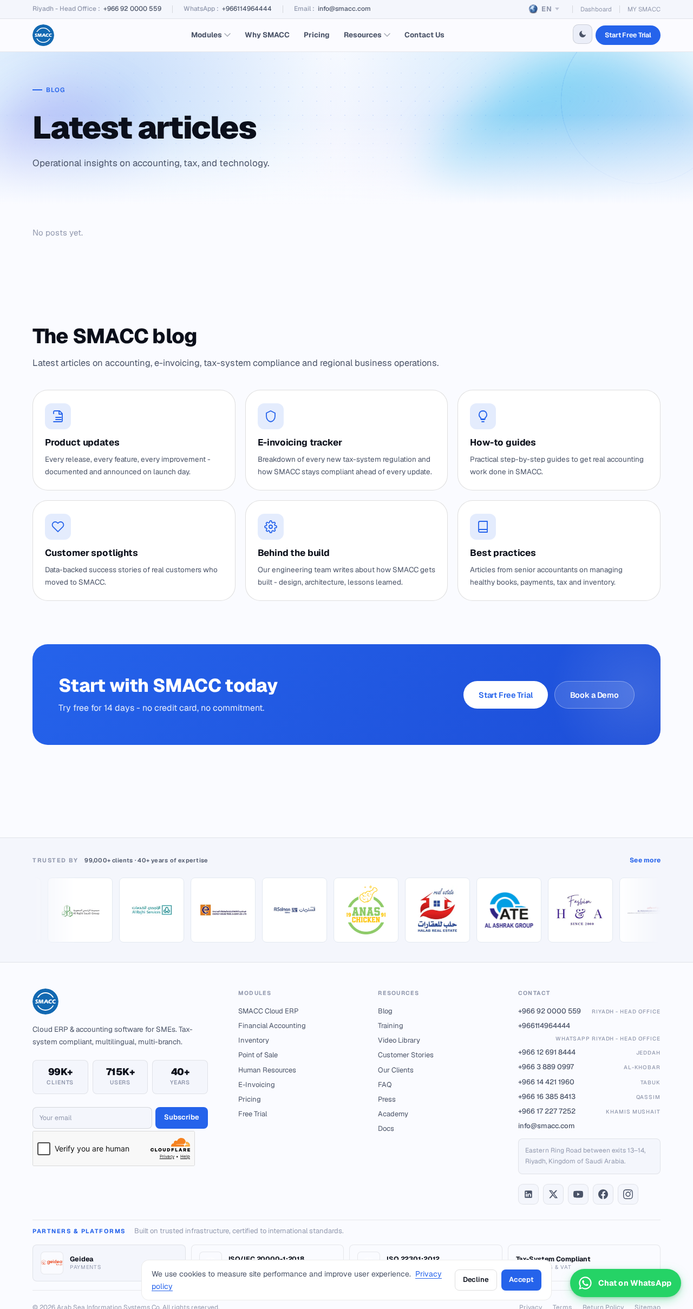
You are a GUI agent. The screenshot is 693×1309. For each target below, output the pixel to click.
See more (645, 860)
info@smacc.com (344, 8)
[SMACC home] (43, 35)
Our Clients (396, 1070)
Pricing (317, 35)
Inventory (253, 1040)
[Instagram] (628, 1194)
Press (387, 1099)
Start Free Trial (628, 35)
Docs (386, 1128)
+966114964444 (247, 8)
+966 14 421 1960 (589, 1082)
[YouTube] (578, 1194)
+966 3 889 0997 (589, 1066)
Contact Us (424, 35)
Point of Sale (258, 1054)
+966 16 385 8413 (589, 1096)
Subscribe (181, 1117)
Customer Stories (406, 1054)
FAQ (385, 1084)
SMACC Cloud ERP (268, 1011)
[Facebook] (603, 1194)
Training (390, 1025)
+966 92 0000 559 (132, 8)
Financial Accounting (272, 1025)
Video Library (399, 1040)
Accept (521, 1279)
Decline (476, 1279)
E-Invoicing (256, 1084)
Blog (385, 1011)
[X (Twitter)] (553, 1194)
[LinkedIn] (528, 1194)
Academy (393, 1113)
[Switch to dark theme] (582, 34)
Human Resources (267, 1070)
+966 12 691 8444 (589, 1052)
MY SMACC (644, 9)
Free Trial (252, 1113)
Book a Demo (594, 695)
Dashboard (596, 9)
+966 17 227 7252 (589, 1111)
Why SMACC (267, 35)
